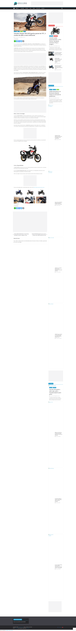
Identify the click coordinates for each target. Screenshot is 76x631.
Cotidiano (22, 8)
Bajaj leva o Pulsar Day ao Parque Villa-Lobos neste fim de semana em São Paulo (58, 434)
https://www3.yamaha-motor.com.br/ (39, 187)
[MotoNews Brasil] (14, 8)
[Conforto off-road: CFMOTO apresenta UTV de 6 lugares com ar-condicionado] (51, 137)
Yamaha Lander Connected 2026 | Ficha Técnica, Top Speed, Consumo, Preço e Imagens (58, 60)
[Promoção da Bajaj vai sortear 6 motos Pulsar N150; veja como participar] (51, 501)
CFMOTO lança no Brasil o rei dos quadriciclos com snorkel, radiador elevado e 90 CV (58, 335)
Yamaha (24, 31)
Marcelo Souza (23, 37)
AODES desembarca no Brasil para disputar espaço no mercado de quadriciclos (55, 94)
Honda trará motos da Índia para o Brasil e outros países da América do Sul (58, 67)
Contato (42, 8)
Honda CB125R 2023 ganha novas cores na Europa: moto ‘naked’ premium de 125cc (39, 234)
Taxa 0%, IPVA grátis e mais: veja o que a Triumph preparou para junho (55, 392)
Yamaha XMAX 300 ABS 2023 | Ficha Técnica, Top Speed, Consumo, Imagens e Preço (21, 234)
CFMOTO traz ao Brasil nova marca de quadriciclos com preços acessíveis (58, 269)
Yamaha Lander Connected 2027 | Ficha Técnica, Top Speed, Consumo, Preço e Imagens (55, 41)
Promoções (54, 387)
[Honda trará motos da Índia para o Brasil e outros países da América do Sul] (51, 68)
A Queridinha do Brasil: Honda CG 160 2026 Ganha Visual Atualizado (58, 53)
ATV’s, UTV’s (38, 8)
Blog (30, 8)
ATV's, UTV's (51, 89)
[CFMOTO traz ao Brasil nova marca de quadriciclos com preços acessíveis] (51, 270)
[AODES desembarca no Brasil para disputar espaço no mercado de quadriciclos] (55, 87)
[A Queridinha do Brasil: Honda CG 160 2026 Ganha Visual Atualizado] (51, 54)
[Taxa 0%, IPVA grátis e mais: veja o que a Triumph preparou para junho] (55, 385)
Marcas (17, 8)
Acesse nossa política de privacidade (19, 621)
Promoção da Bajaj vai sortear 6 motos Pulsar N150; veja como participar (58, 500)
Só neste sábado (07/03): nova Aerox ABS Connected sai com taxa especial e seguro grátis (58, 566)
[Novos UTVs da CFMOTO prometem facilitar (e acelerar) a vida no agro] (51, 204)
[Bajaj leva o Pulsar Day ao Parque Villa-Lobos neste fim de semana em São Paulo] (51, 434)
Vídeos (34, 8)
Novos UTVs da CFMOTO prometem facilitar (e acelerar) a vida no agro (58, 203)
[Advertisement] (47, 3)
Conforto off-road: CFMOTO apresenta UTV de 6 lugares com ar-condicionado (58, 137)
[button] (18, 8)
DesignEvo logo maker (9, 630)
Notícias (26, 8)
